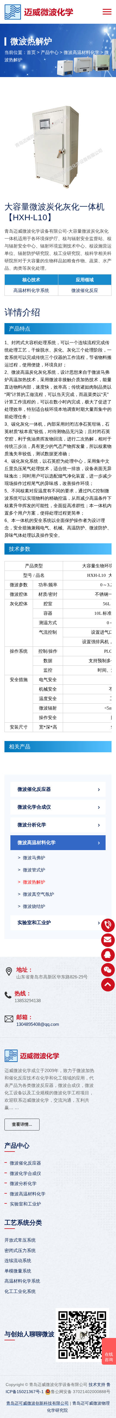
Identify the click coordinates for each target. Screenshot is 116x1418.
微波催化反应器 (34, 789)
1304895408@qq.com (37, 1024)
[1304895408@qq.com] (108, 940)
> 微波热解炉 (31, 881)
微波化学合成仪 (34, 806)
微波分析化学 (32, 824)
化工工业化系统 (20, 1291)
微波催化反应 (84, 290)
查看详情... (22, 1124)
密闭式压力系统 (20, 1250)
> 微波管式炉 (31, 869)
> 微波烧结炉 (31, 906)
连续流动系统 (17, 1260)
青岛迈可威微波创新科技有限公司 (37, 1403)
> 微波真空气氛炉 (36, 894)
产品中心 (50, 52)
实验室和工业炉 (34, 922)
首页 (31, 52)
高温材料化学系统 (31, 290)
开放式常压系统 (20, 1240)
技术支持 (97, 1384)
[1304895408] (108, 955)
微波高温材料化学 (81, 52)
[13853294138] (108, 925)
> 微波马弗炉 (31, 857)
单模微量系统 (17, 1270)
